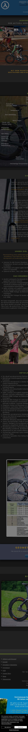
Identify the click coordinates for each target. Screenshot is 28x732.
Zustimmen (20, 727)
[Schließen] (26, 716)
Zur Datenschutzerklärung (10, 722)
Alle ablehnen (8, 727)
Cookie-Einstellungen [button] (14, 730)
